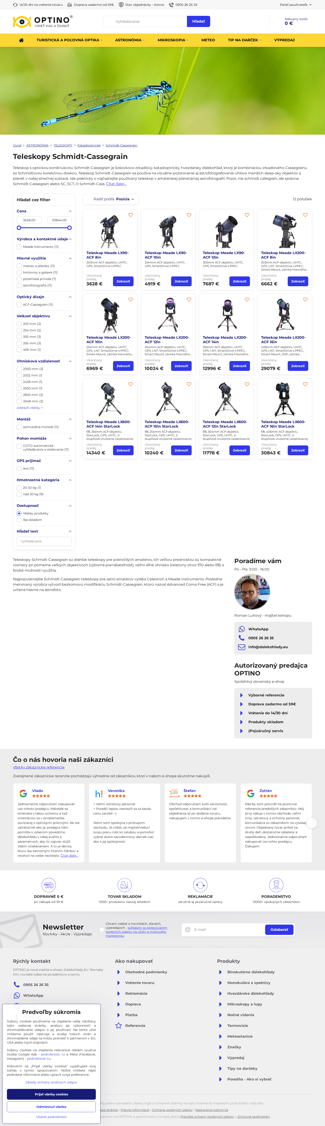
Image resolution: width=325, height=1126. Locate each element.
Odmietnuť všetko (51, 1107)
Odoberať (279, 930)
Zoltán (266, 791)
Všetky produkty (35, 513)
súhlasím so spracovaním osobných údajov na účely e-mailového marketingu (136, 932)
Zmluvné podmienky (253, 1117)
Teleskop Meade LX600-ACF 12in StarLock (225, 424)
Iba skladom (32, 520)
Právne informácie (135, 1110)
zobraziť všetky (29, 408)
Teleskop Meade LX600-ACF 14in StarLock (108, 424)
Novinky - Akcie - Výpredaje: (67, 934)
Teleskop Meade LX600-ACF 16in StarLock (283, 424)
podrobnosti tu (53, 1054)
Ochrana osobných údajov (172, 1110)
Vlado (37, 791)
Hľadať (198, 21)
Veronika (116, 791)
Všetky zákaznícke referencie (39, 767)
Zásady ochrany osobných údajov (51, 1082)
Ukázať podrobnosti (51, 1117)
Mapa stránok (107, 1110)
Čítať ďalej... (116, 184)
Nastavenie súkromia (211, 1110)
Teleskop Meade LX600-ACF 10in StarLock (167, 424)
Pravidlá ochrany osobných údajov (207, 1117)
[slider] (19, 228)
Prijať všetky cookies (51, 1094)
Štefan (190, 791)
